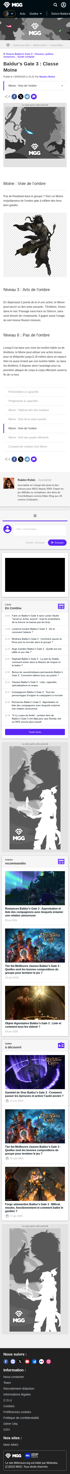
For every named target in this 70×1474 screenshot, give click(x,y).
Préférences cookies (17, 1412)
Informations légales (17, 1394)
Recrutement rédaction (18, 1388)
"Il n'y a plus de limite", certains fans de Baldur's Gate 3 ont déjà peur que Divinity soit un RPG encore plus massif (36, 718)
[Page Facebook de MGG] (5, 1361)
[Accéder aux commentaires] (34, 96)
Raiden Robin (47, 76)
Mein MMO (10, 1444)
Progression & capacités (23, 400)
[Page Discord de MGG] (13, 1361)
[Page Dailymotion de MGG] (34, 1361)
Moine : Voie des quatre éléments (28, 437)
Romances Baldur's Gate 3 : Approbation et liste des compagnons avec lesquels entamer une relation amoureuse (36, 705)
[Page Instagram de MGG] (48, 1361)
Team (7, 1382)
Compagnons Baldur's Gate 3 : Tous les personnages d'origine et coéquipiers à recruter (37, 694)
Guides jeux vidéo (21, 45)
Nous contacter (13, 1377)
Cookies (8, 1406)
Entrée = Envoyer (35, 542)
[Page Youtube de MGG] (27, 1361)
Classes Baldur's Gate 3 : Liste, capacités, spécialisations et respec (34, 684)
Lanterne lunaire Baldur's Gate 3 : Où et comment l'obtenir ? (33, 630)
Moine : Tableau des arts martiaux (28, 410)
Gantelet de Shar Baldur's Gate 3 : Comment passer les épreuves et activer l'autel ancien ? (34, 1094)
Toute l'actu (35, 732)
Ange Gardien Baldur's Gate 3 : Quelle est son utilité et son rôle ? (37, 650)
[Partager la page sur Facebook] (14, 96)
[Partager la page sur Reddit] (27, 96)
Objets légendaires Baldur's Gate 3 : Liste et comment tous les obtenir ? (33, 1025)
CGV (6, 1429)
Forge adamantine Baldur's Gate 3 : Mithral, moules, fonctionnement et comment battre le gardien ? (34, 1208)
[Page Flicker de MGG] (41, 1361)
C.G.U (7, 1400)
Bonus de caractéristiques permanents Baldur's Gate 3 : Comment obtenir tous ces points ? (37, 674)
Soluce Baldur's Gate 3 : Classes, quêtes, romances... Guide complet (28, 55)
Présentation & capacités (23, 391)
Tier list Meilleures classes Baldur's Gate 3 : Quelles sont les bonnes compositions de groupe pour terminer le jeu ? (33, 969)
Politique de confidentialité (21, 1418)
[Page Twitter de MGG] (20, 1361)
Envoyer (59, 542)
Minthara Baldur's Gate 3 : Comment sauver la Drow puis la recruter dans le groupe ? (37, 640)
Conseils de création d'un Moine (27, 446)
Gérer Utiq (10, 1423)
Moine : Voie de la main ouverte (27, 419)
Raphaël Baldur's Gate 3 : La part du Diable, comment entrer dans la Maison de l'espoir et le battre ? (36, 662)
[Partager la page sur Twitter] (20, 96)
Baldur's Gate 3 (40, 45)
